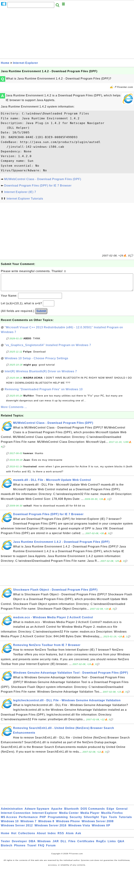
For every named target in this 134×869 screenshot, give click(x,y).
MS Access (9, 817)
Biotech (6, 845)
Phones (19, 845)
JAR (56, 841)
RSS (61, 833)
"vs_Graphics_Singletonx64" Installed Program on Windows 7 (48, 345)
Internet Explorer (25, 62)
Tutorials (125, 817)
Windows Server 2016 (50, 825)
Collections (26, 833)
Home (5, 62)
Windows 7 (28, 821)
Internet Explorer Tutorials (25, 198)
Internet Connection (16, 812)
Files (72, 841)
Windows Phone (68, 821)
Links (112, 841)
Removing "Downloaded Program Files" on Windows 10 (44, 389)
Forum (51, 845)
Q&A (121, 841)
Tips (104, 817)
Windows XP (101, 825)
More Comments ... (14, 407)
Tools (113, 817)
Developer (19, 841)
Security (76, 817)
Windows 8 (46, 821)
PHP (43, 817)
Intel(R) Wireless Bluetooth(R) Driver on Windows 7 (41, 371)
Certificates (85, 841)
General (122, 808)
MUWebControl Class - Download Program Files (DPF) (42, 179)
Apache (56, 808)
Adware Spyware (37, 808)
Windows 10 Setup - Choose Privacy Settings (36, 358)
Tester (5, 841)
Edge (110, 808)
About (41, 833)
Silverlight (91, 817)
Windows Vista (79, 825)
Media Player (89, 812)
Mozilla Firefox (112, 812)
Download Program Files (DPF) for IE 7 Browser (38, 185)
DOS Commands (93, 808)
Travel (31, 845)
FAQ (41, 845)
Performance (28, 817)
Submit (41, 310)
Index (52, 833)
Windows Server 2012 (17, 825)
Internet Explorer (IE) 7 (20, 192)
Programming (58, 817)
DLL (64, 841)
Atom (70, 833)
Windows (44, 841)
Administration (12, 808)
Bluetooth (71, 808)
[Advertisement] (67, 34)
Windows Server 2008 (98, 821)
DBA (32, 841)
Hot (13, 833)
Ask (78, 833)
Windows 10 (10, 821)
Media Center (69, 812)
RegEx (101, 841)
